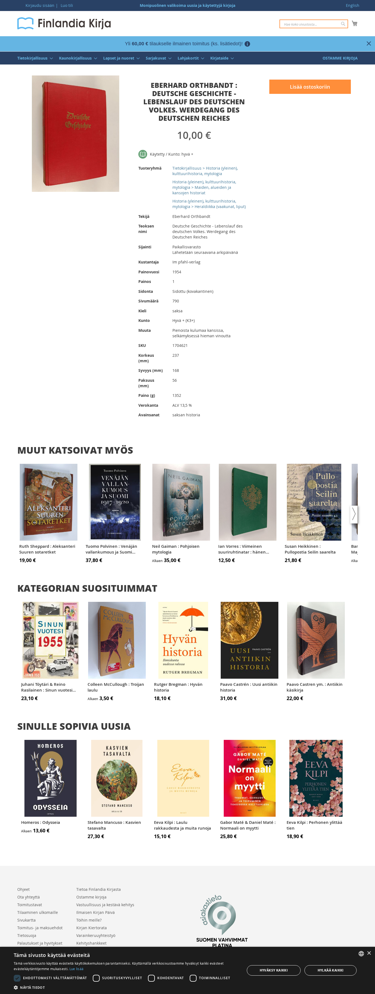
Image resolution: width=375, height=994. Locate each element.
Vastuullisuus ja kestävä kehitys (105, 904)
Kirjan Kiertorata (91, 927)
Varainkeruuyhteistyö (95, 935)
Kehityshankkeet (91, 943)
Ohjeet (23, 889)
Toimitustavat (29, 904)
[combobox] (313, 23)
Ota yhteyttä (28, 897)
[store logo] (64, 23)
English (352, 5)
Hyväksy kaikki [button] (274, 970)
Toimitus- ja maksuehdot (40, 927)
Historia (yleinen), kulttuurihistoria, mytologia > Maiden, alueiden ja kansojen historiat (204, 187)
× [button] (369, 953)
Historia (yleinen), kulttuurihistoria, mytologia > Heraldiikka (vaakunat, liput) (209, 203)
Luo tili (67, 5)
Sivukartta (26, 920)
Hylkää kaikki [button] (331, 970)
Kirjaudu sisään (40, 5)
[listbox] (361, 953)
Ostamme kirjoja (91, 897)
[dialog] (187, 970)
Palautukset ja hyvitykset (39, 943)
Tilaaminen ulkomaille (37, 912)
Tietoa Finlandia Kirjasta (98, 889)
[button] (126, 987)
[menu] (187, 58)
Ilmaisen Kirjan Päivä (95, 912)
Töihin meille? (89, 920)
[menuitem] (33, 58)
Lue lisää (76, 969)
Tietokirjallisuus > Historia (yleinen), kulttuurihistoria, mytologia (205, 170)
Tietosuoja (26, 935)
